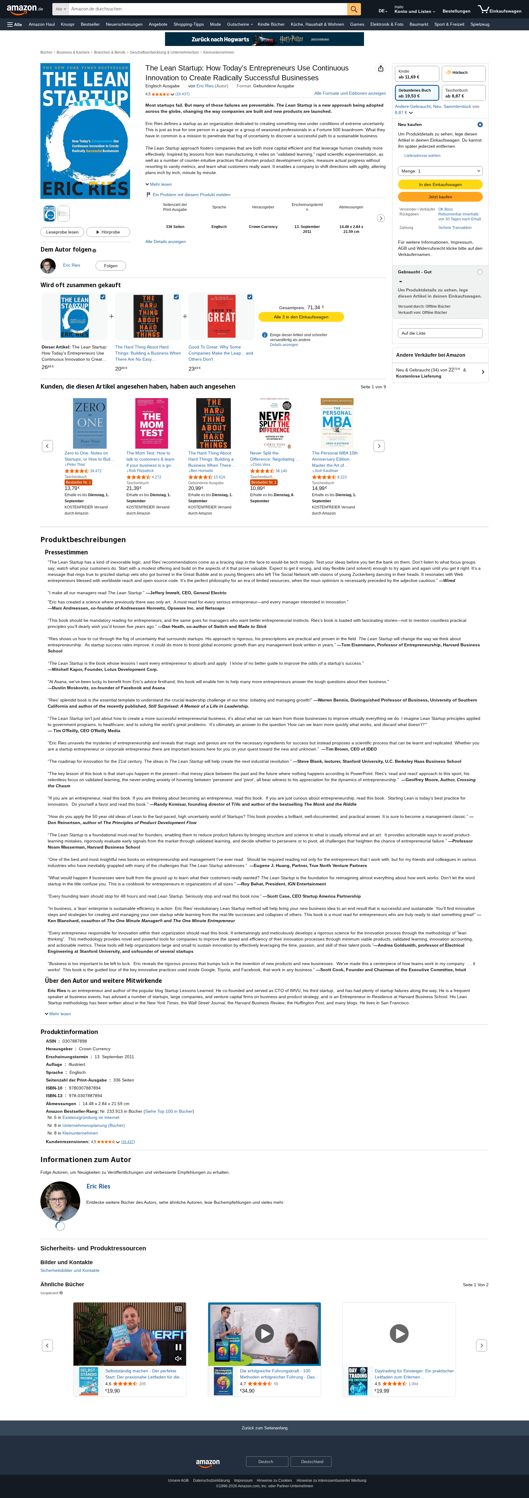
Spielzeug (480, 24)
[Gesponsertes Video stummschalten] (178, 1359)
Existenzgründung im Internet (90, 1117)
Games (357, 24)
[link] (148, 316)
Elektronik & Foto (386, 24)
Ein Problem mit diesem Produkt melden (192, 194)
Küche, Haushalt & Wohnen (317, 24)
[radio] (417, 74)
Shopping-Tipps (189, 24)
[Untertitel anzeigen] (178, 1309)
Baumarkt (419, 24)
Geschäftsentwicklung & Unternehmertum (164, 52)
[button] (15, 24)
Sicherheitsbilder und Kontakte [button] (69, 1270)
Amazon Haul (42, 24)
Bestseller (90, 24)
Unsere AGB (178, 1480)
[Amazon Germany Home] (207, 1464)
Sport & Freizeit (449, 24)
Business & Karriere (73, 52)
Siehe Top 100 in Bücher (169, 1111)
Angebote (158, 24)
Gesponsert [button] (49, 1293)
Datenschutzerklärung (211, 1480)
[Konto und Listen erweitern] (434, 12)
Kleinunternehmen (218, 52)
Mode (215, 24)
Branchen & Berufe (110, 52)
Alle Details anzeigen (165, 241)
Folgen (111, 265)
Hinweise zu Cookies (274, 1480)
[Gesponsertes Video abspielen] (264, 1334)
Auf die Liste (414, 333)
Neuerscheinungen (124, 24)
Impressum (243, 1480)
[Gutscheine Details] (252, 24)
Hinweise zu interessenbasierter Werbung (331, 1480)
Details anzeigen (284, 345)
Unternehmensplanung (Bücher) (93, 1125)
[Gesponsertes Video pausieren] (178, 1347)
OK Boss (445, 209)
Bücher (46, 52)
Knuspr (68, 24)
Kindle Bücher (271, 24)
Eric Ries (205, 85)
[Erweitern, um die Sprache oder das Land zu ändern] (386, 11)
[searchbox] (208, 9)
